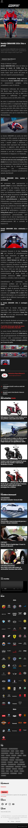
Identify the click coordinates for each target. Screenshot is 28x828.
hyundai (14, 755)
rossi (3, 771)
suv (12, 771)
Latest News (3, 519)
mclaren (22, 762)
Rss (8, 821)
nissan (24, 766)
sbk (8, 771)
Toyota (22, 771)
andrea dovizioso (13, 748)
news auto (18, 766)
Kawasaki (13, 757)
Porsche (15, 768)
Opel (3, 768)
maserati (11, 762)
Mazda (16, 762)
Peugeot (9, 768)
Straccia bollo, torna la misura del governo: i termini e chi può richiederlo (13, 522)
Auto (2, 497)
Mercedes (4, 764)
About (2, 370)
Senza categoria (11, 565)
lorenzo (12, 759)
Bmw (22, 751)
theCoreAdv (3, 796)
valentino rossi (5, 773)
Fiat (22, 753)
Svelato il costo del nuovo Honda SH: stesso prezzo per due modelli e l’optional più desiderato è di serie (13, 462)
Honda (13, 398)
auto (17, 751)
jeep (25, 755)
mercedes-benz (12, 764)
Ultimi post (8, 370)
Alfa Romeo (4, 748)
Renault (21, 768)
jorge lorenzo (5, 757)
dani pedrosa (5, 753)
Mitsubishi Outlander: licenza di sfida (11, 500)
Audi (13, 751)
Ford (3, 755)
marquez (4, 762)
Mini (3, 766)
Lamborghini (5, 759)
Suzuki (16, 771)
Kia (18, 757)
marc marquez (19, 759)
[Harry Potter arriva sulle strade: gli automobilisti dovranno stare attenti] (14, 556)
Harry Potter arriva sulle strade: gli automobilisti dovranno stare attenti (11, 568)
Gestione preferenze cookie (22, 826)
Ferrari (17, 753)
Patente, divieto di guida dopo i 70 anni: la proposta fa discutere (13, 545)
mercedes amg (21, 764)
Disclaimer (18, 821)
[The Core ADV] (4, 793)
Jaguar (20, 755)
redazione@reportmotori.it (14, 375)
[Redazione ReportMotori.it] (5, 377)
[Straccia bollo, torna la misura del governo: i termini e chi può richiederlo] (14, 510)
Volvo (20, 773)
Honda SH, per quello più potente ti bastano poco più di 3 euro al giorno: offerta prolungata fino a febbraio (13, 485)
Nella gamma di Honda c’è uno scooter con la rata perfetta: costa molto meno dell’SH (14, 418)
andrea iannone (5, 751)
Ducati (12, 753)
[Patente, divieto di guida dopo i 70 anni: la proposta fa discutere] (14, 533)
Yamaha (4, 775)
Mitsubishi (7, 497)
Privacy (12, 821)
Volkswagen (14, 773)
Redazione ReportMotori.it (16, 373)
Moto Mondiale (10, 766)
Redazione (3, 786)
